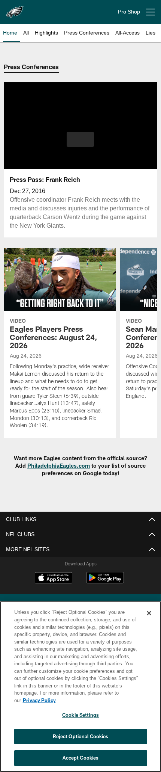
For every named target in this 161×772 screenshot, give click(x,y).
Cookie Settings (80, 715)
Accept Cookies (81, 758)
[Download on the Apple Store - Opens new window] (53, 578)
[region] (80, 690)
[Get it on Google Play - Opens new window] (105, 581)
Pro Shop (129, 12)
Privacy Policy (96, 700)
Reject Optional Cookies (81, 736)
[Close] (149, 620)
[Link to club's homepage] (15, 9)
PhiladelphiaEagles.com (58, 465)
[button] (80, 139)
